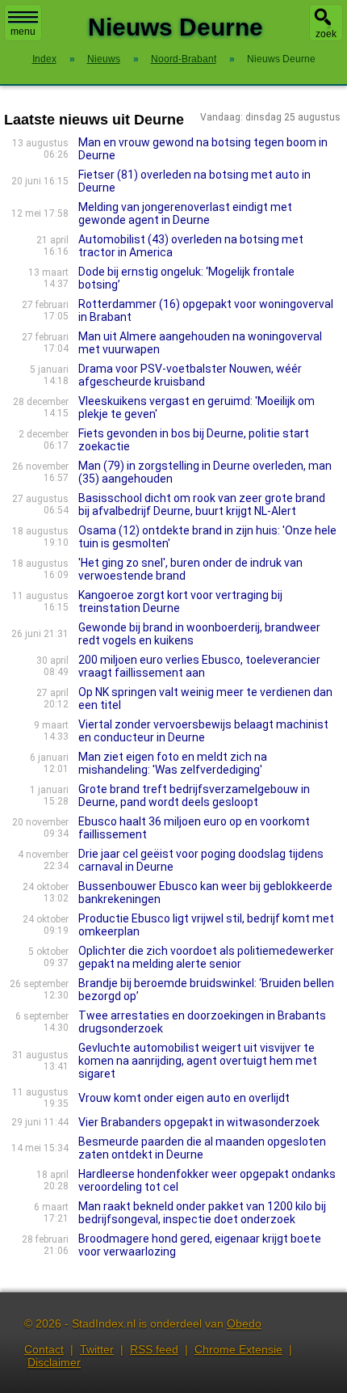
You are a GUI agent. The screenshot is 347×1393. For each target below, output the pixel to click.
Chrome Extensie (238, 1349)
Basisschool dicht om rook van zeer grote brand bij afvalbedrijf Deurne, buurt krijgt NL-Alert (201, 504)
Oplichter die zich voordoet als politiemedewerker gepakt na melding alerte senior (206, 957)
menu (23, 31)
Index (44, 59)
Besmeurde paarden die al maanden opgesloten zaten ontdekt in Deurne (202, 1148)
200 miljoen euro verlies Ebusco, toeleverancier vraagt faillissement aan (199, 666)
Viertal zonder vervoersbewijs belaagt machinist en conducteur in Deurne (203, 731)
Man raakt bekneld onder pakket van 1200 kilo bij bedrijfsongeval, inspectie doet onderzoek (202, 1213)
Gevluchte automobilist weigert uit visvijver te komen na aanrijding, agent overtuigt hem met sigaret (197, 1060)
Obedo (244, 1323)
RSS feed (154, 1349)
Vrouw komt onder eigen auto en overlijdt (184, 1097)
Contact (44, 1349)
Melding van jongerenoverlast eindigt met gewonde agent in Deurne (185, 213)
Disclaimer (54, 1362)
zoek (326, 34)
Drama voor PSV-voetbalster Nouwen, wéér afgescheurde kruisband (190, 375)
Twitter (97, 1349)
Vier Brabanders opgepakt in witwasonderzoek (199, 1122)
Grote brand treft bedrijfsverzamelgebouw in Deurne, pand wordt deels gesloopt (194, 795)
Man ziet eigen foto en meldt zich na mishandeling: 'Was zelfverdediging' (172, 763)
